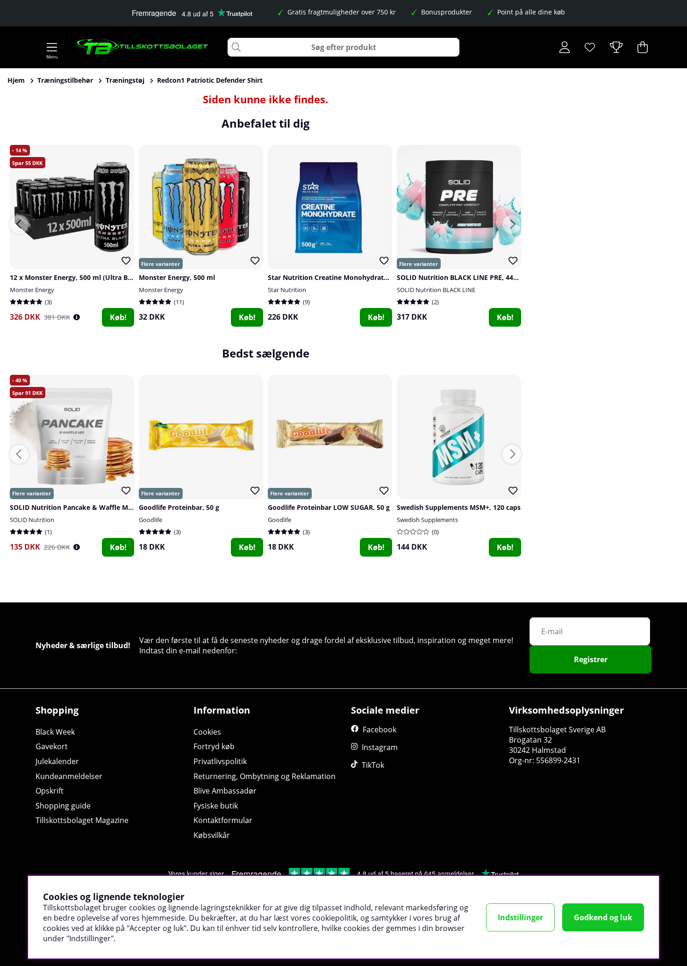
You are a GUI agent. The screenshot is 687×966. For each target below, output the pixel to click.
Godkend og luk (603, 917)
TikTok (373, 765)
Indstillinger (520, 917)
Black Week (55, 732)
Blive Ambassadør (225, 791)
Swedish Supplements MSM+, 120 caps (459, 507)
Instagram (380, 747)
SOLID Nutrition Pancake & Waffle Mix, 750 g (82, 507)
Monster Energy (32, 290)
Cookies (207, 732)
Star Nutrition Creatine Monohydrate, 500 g (338, 277)
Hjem (16, 80)
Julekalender (57, 761)
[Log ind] (564, 47)
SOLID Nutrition (32, 519)
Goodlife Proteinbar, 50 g (179, 507)
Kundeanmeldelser (69, 776)
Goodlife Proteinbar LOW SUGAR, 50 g (329, 507)
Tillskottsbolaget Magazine (82, 820)
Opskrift (50, 791)
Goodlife (150, 519)
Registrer (591, 659)
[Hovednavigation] (52, 47)
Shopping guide (63, 806)
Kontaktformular (222, 820)
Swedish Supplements (427, 519)
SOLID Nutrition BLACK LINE (436, 290)
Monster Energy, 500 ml (177, 277)
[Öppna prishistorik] (76, 317)
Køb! (118, 317)
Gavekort (52, 746)
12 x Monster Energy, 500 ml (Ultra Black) (76, 277)
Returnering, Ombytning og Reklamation (264, 776)
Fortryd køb (214, 746)
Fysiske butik (215, 806)
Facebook (379, 729)
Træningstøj (125, 80)
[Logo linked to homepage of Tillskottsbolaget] (142, 47)
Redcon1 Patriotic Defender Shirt (210, 80)
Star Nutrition (287, 290)
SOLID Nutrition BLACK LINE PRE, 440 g (459, 277)
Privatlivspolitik (220, 761)
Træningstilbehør (65, 80)
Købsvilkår (211, 835)
